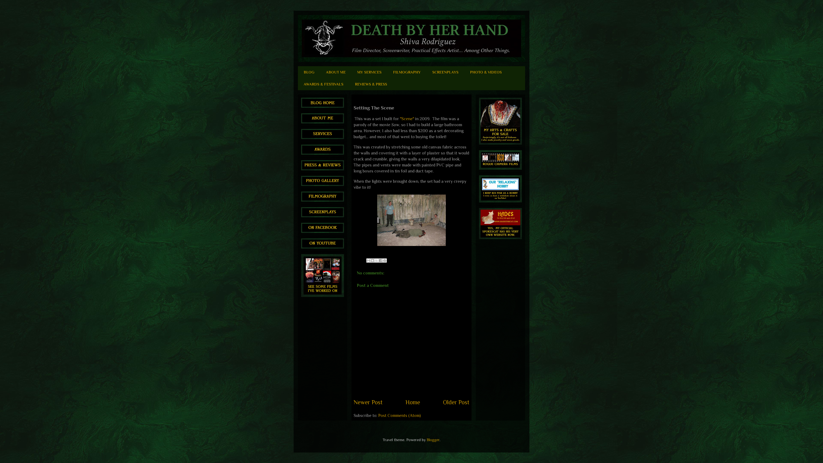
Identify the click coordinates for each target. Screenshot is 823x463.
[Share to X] (376, 260)
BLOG (309, 72)
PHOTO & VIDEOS (486, 72)
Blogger (433, 440)
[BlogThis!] (372, 260)
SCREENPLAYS (445, 72)
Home (412, 402)
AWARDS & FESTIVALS (323, 84)
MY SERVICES (369, 72)
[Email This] (368, 260)
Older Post (456, 402)
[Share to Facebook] (380, 260)
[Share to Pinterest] (385, 260)
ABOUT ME (336, 72)
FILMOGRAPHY (407, 72)
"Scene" (407, 118)
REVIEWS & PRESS (371, 84)
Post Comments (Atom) (399, 415)
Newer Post (368, 402)
